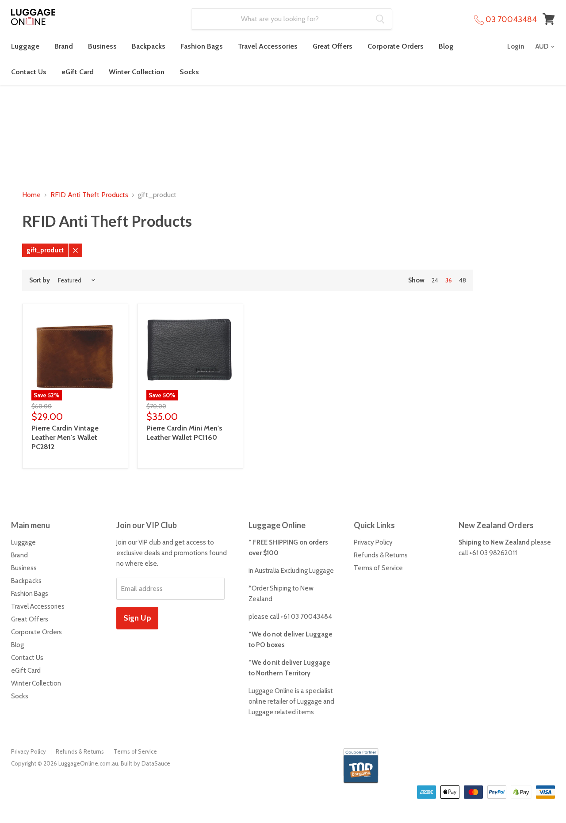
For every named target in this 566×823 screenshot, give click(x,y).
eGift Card (77, 72)
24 (435, 280)
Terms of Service (378, 568)
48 (462, 280)
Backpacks (148, 46)
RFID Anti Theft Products (89, 195)
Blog (446, 46)
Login (515, 46)
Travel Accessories (268, 46)
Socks (189, 72)
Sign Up (137, 618)
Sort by (39, 280)
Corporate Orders (395, 46)
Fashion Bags (201, 46)
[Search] (380, 19)
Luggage (25, 46)
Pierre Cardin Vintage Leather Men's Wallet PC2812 (65, 437)
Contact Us (28, 72)
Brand (63, 46)
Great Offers (332, 46)
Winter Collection (136, 72)
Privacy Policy (373, 542)
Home (31, 195)
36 (448, 280)
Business (102, 46)
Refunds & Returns (381, 555)
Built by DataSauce (145, 763)
